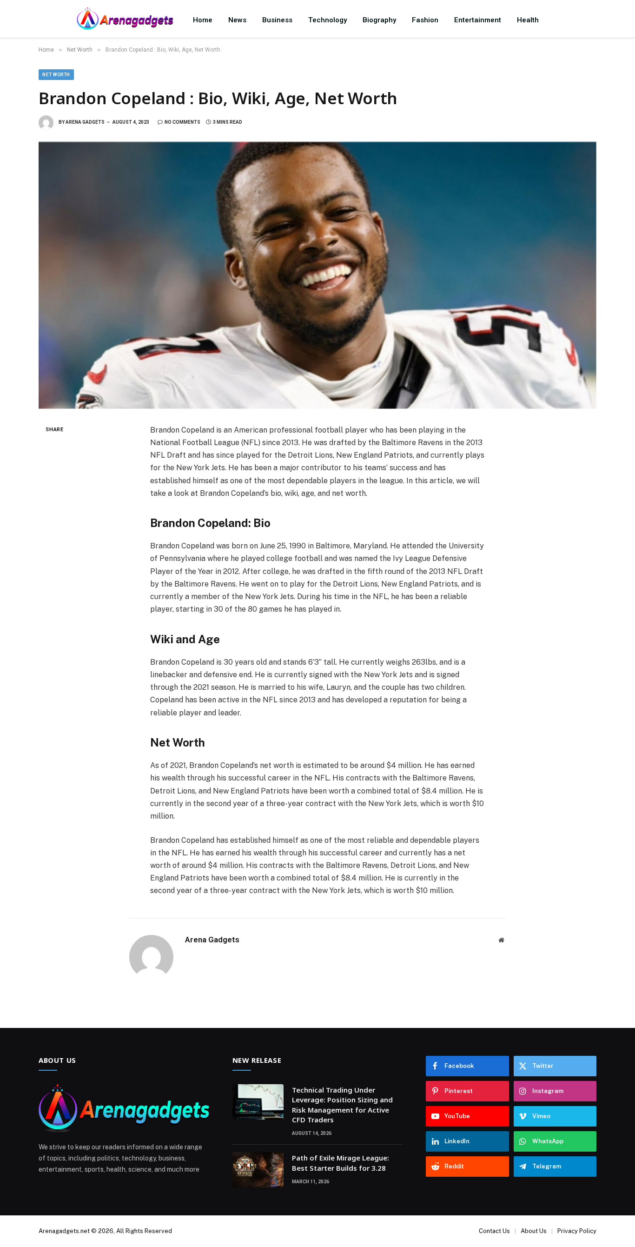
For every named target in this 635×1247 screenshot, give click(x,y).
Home (202, 20)
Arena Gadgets (85, 122)
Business (277, 20)
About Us (534, 1230)
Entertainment (477, 20)
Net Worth (56, 74)
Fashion (425, 20)
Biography (379, 20)
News (237, 20)
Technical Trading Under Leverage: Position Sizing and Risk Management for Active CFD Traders (342, 1104)
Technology (327, 20)
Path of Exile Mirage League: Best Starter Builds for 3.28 (340, 1162)
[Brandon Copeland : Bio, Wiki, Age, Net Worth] (317, 275)
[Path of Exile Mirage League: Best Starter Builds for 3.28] (258, 1169)
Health (528, 20)
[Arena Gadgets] (125, 20)
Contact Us (494, 1230)
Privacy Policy (576, 1230)
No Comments (182, 122)
